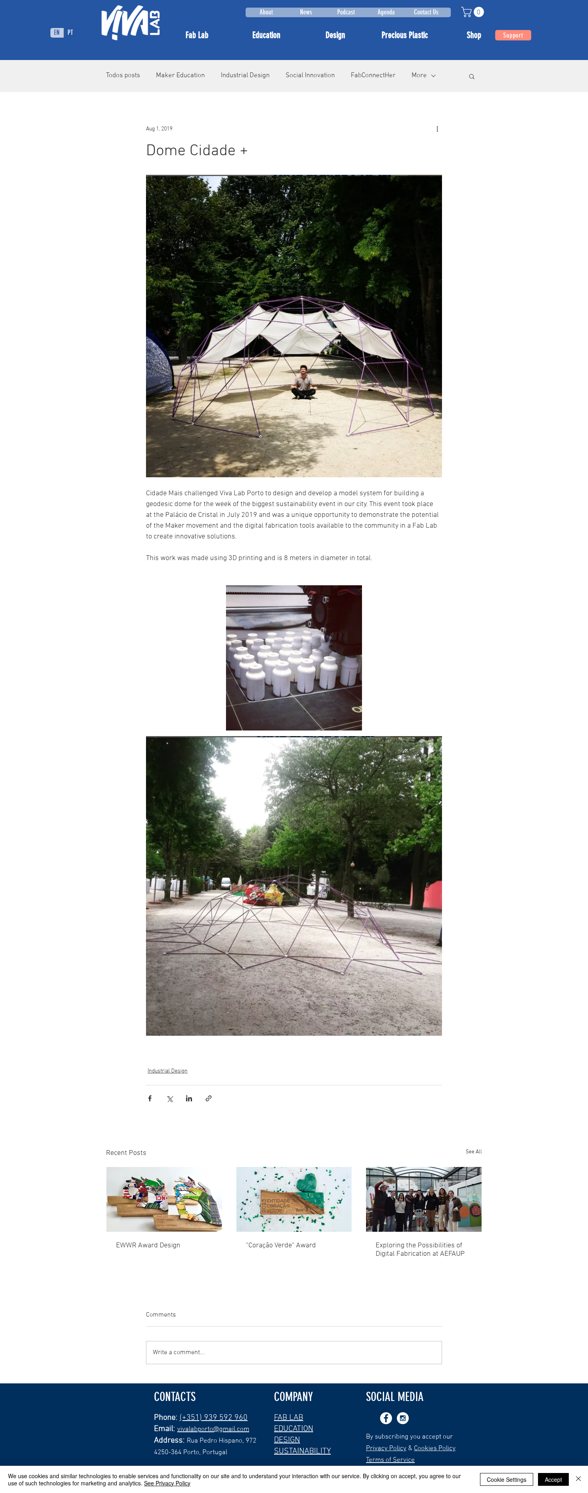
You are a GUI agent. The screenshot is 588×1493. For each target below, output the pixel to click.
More (419, 76)
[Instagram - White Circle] (403, 1418)
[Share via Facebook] (150, 1098)
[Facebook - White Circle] (386, 1418)
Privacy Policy (386, 1449)
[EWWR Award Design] (164, 1199)
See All (474, 1152)
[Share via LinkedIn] (189, 1098)
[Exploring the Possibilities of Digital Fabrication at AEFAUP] (424, 1199)
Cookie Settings (506, 1479)
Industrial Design (245, 76)
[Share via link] (208, 1098)
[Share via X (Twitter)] (169, 1098)
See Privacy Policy (167, 1483)
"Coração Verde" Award (281, 1245)
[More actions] (437, 129)
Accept (553, 1479)
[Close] (578, 1479)
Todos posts (123, 76)
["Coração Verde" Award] (294, 1199)
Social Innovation (310, 76)
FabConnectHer (373, 76)
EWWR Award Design (148, 1245)
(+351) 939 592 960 (214, 1418)
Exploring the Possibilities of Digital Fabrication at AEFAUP (420, 1249)
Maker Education (180, 76)
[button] (473, 12)
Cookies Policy (435, 1449)
